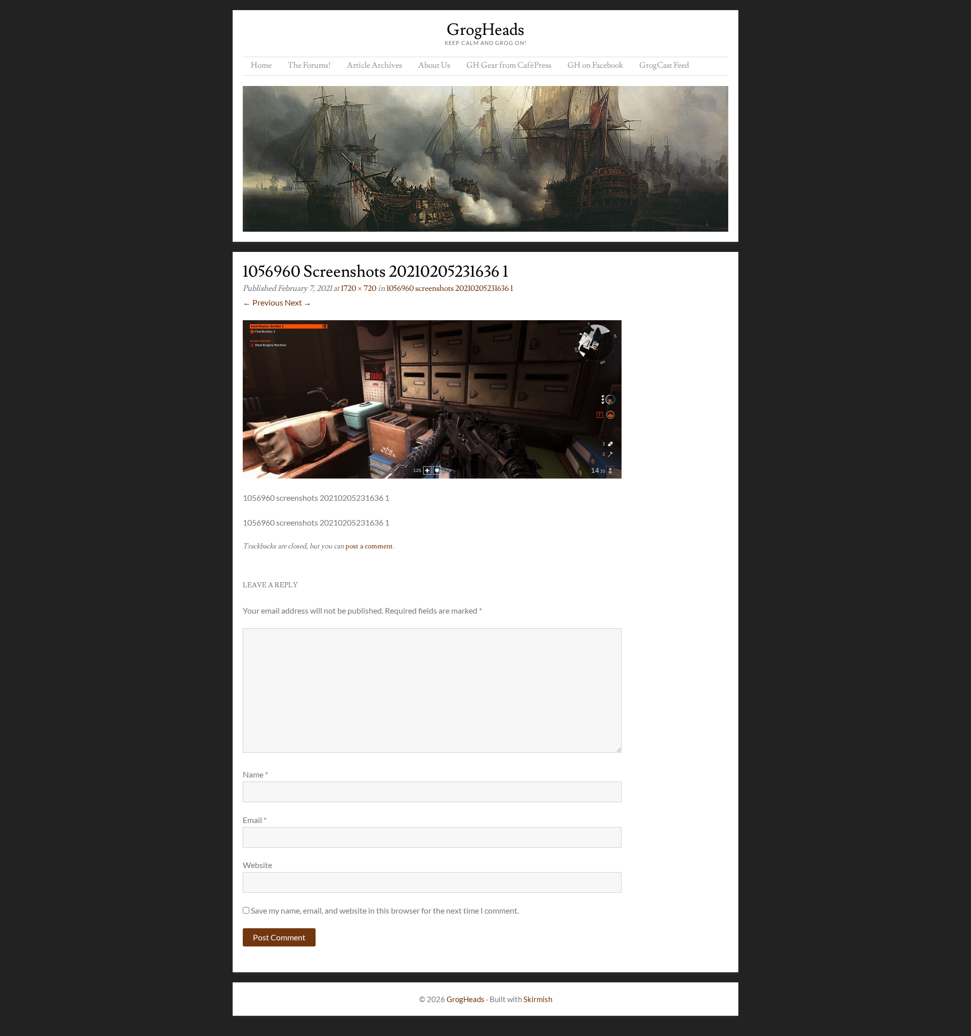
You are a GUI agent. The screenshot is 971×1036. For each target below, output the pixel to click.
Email (255, 820)
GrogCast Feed (664, 65)
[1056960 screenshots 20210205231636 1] (432, 475)
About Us (434, 65)
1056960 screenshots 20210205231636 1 (449, 288)
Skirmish (537, 999)
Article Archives (374, 65)
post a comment (369, 546)
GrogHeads (485, 29)
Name (255, 774)
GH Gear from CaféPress (508, 65)
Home (261, 65)
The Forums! (309, 65)
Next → (298, 302)
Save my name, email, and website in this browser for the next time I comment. (385, 910)
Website (257, 865)
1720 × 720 (358, 288)
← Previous (263, 302)
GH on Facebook (595, 65)
